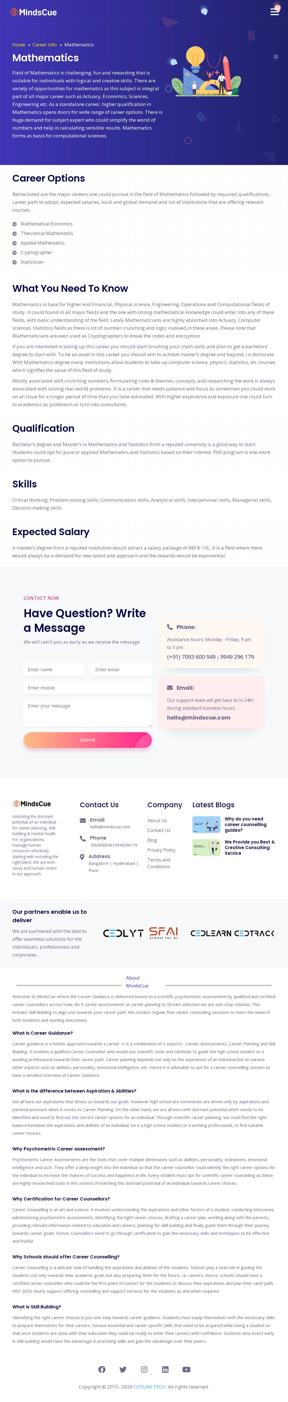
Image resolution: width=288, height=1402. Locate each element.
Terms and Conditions (158, 863)
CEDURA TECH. (151, 1386)
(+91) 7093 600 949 (191, 657)
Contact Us (158, 830)
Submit (88, 740)
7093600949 (101, 845)
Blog (152, 840)
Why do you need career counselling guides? (246, 824)
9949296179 (126, 845)
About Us (157, 820)
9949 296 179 (237, 657)
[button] (275, 12)
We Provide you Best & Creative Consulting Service (250, 847)
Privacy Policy (161, 850)
